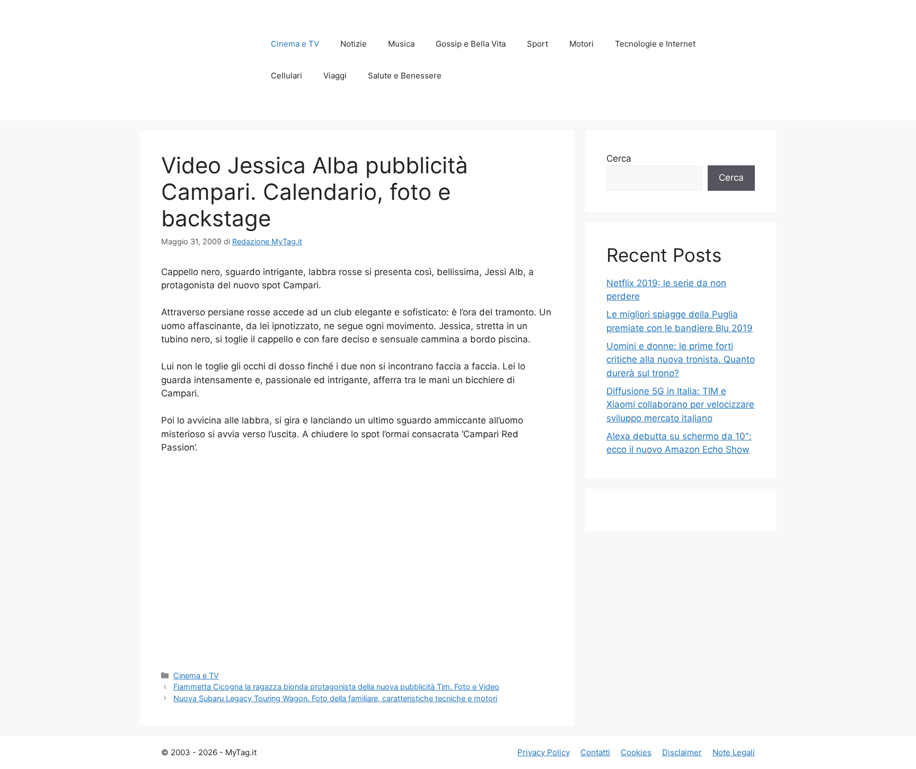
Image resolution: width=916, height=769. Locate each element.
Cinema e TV (295, 44)
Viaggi (335, 75)
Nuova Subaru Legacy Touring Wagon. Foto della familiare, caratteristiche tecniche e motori (335, 698)
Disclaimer (682, 752)
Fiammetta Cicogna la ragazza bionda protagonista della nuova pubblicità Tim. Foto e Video (336, 686)
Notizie (353, 44)
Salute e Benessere (405, 75)
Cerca (618, 158)
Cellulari (286, 75)
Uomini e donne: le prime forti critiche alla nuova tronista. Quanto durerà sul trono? (680, 359)
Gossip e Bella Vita (471, 44)
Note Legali (733, 752)
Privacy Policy (543, 752)
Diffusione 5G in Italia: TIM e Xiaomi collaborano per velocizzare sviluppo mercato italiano (680, 404)
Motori (581, 44)
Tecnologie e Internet (655, 44)
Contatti (595, 752)
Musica (401, 44)
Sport (537, 44)
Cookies (636, 752)
